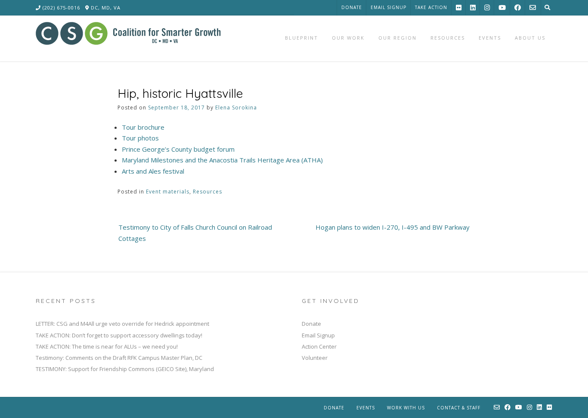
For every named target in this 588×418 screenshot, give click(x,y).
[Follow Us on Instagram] (487, 7)
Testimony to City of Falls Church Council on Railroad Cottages (195, 233)
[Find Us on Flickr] (459, 7)
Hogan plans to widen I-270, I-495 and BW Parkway (393, 227)
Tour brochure (143, 127)
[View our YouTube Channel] (502, 7)
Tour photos (140, 138)
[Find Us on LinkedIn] (473, 7)
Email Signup (388, 7)
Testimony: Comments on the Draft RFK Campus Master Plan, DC (119, 358)
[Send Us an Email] (532, 7)
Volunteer (315, 358)
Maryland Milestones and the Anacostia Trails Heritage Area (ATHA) (222, 160)
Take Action (431, 7)
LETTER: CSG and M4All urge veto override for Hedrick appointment (122, 324)
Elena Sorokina (236, 107)
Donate (351, 7)
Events (365, 408)
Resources (207, 191)
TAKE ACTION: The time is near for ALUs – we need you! (107, 346)
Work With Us (406, 408)
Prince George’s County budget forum (178, 149)
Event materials (167, 191)
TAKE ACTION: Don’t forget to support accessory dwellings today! (119, 335)
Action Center (319, 346)
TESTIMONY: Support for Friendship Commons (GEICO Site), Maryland (125, 369)
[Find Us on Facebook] (517, 7)
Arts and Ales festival (153, 171)
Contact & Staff (458, 408)
